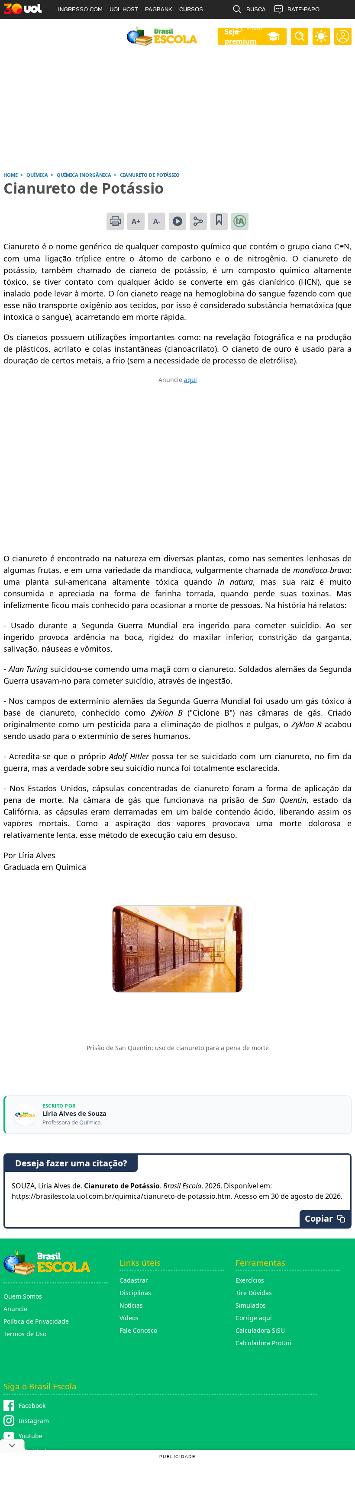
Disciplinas (135, 1293)
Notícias (131, 1305)
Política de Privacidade (36, 1321)
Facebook (32, 1405)
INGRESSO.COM (80, 9)
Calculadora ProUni (263, 1343)
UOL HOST (124, 9)
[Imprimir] (115, 221)
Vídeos (129, 1318)
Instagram (34, 1421)
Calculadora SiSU (260, 1330)
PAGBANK (158, 9)
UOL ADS (70, 28)
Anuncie (15, 1309)
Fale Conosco (138, 1330)
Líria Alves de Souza (74, 1113)
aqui (190, 380)
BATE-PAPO (303, 9)
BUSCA (256, 9)
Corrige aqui (254, 1318)
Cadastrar (133, 1280)
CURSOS (191, 9)
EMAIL (255, 28)
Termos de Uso (24, 1334)
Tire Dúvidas (254, 1293)
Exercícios (250, 1280)
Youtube (30, 1436)
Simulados (251, 1305)
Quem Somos (22, 1296)
